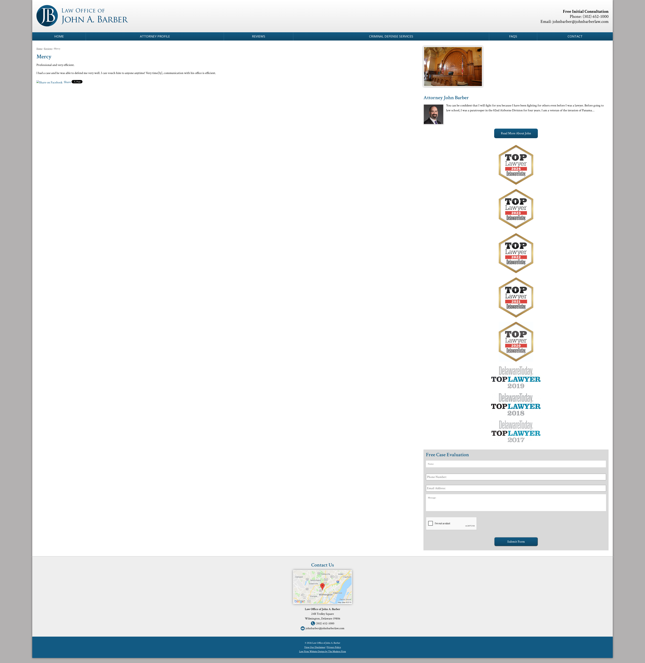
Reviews (258, 36)
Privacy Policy (334, 647)
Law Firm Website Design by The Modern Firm (322, 651)
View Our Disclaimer (314, 647)
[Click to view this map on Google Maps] (322, 603)
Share (67, 82)
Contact (575, 36)
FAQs (513, 36)
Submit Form (516, 541)
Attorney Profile (155, 36)
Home (59, 36)
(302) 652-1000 (596, 16)
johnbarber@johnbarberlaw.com (580, 21)
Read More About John (516, 133)
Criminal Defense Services (391, 36)
